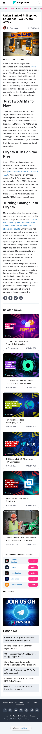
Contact (32, 716)
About (9, 716)
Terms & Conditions (20, 716)
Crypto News (8, 702)
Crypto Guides (32, 702)
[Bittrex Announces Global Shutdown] (21, 483)
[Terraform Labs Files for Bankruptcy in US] (21, 405)
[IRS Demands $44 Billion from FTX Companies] (21, 444)
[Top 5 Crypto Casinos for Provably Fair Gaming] (21, 326)
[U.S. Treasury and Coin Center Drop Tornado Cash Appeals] (21, 365)
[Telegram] (32, 710)
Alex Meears (13, 544)
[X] (21, 710)
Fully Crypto (13, 348)
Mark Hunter (13, 387)
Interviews (20, 705)
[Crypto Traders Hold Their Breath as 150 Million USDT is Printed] (21, 522)
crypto (33, 67)
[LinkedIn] (16, 710)
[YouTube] (26, 710)
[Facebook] (5, 710)
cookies (23, 728)
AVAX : (17, 9)
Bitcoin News (19, 702)
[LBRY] (37, 710)
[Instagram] (10, 710)
